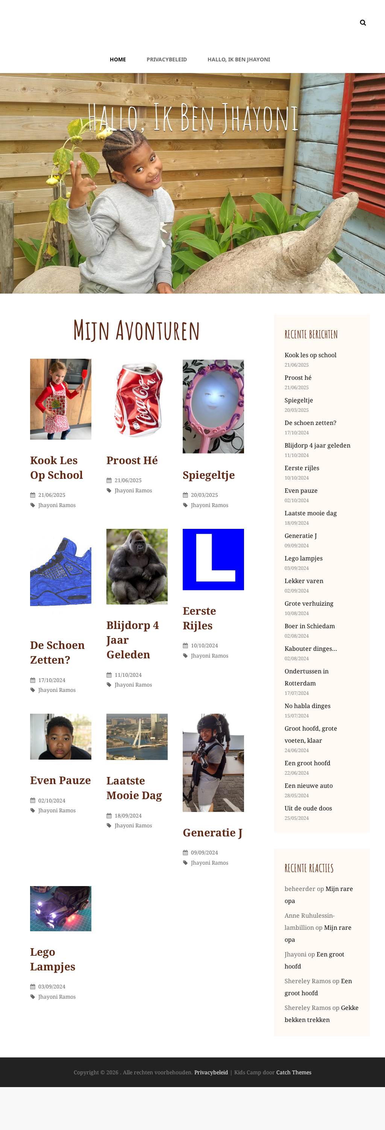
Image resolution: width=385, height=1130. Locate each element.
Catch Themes (293, 1072)
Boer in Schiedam (310, 626)
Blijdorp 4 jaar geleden (317, 445)
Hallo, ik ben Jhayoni (239, 59)
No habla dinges (307, 706)
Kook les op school (56, 467)
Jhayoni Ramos (57, 505)
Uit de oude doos (308, 808)
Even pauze (60, 780)
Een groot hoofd (307, 763)
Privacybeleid (167, 59)
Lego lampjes (52, 958)
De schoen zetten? (57, 652)
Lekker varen (304, 581)
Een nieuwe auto (309, 785)
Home (118, 59)
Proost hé (132, 460)
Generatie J (213, 832)
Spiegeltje (209, 475)
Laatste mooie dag (134, 787)
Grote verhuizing (309, 603)
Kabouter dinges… (311, 648)
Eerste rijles (199, 617)
